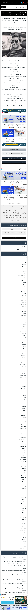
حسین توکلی (23, 368)
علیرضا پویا (24, 526)
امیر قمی (24, 309)
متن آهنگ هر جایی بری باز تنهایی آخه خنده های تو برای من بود (15, 218)
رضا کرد (24, 404)
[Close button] (27, 605)
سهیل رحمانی (23, 437)
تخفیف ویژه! (7, 602)
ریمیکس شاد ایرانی (21, 249)
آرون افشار (24, 266)
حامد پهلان (24, 357)
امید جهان (24, 297)
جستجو (3, 7)
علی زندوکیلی (23, 497)
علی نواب (24, 519)
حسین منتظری (23, 377)
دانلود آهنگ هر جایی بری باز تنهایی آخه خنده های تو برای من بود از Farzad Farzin (14, 212)
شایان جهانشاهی (22, 459)
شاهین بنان (23, 457)
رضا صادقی (24, 402)
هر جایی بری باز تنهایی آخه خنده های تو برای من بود (14, 220)
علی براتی (24, 479)
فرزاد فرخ (24, 537)
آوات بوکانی (23, 271)
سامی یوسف (23, 426)
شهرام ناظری (23, 468)
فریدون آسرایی (23, 548)
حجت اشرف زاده (23, 364)
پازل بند (24, 346)
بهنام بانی (24, 342)
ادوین (25, 286)
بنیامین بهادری (23, 340)
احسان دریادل (23, 278)
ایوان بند (24, 324)
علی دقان (24, 490)
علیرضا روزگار (23, 528)
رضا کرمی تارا (23, 406)
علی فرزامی (24, 506)
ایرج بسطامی (23, 320)
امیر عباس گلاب (23, 304)
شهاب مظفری (23, 466)
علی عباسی (24, 501)
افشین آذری (23, 291)
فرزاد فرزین (6, 215)
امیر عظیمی (23, 306)
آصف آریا (24, 269)
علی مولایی (24, 515)
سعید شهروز (23, 433)
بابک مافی (24, 335)
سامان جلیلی (23, 424)
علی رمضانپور (23, 495)
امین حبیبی (23, 315)
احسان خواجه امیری (22, 275)
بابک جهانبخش (23, 331)
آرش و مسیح (23, 260)
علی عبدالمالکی (23, 504)
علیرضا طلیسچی (23, 530)
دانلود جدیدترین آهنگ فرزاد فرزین (17, 215)
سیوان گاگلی (23, 453)
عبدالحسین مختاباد (22, 473)
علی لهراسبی (23, 510)
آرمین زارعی (24, 264)
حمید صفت (23, 379)
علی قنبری (24, 508)
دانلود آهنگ (19, 203)
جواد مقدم (24, 351)
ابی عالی (24, 273)
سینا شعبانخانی (23, 450)
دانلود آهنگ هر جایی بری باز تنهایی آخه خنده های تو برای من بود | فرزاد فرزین (13, 13)
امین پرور (24, 313)
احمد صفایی (23, 284)
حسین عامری (23, 371)
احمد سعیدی (23, 280)
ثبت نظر (14, 238)
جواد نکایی (24, 353)
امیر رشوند (24, 302)
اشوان (25, 289)
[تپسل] (0, 605)
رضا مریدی (24, 408)
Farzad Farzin (18, 206)
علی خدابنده (23, 486)
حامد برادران (23, 355)
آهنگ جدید (5, 2)
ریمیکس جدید (14, 2)
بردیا (25, 337)
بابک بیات (24, 328)
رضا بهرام (24, 397)
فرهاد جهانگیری (23, 543)
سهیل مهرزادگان (22, 439)
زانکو (25, 419)
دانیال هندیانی (23, 388)
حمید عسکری (23, 384)
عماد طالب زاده (23, 535)
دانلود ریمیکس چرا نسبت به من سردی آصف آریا (15, 563)
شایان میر (24, 464)
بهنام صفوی (23, 344)
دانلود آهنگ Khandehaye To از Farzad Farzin (14, 208)
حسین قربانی (23, 373)
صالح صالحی (23, 470)
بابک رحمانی (23, 333)
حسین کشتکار (23, 375)
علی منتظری (23, 512)
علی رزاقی (24, 492)
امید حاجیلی (23, 300)
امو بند (25, 293)
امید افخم (24, 295)
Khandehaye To (11, 206)
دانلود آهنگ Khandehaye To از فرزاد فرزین (14, 210)
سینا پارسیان (23, 444)
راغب (25, 393)
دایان (25, 391)
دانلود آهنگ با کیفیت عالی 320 (13, 158)
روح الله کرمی (23, 415)
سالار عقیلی (23, 422)
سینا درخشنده (23, 446)
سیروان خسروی (23, 441)
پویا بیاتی (24, 348)
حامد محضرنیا (23, 362)
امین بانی (24, 311)
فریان (25, 546)
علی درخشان (23, 488)
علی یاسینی (23, 521)
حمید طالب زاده (23, 382)
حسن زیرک (24, 366)
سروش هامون (23, 428)
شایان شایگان (23, 461)
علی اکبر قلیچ (23, 477)
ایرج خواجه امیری (22, 322)
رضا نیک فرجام (23, 410)
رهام (25, 413)
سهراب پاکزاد (23, 435)
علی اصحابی (23, 475)
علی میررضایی (23, 517)
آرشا (25, 262)
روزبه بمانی (24, 417)
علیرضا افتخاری (23, 524)
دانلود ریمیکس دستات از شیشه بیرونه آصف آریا (14, 561)
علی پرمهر (24, 484)
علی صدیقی (23, 499)
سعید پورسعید (23, 430)
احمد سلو (24, 282)
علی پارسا (24, 481)
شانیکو (24, 455)
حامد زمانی (24, 360)
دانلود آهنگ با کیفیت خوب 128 (13, 162)
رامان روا (24, 395)
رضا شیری (24, 399)
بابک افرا (24, 326)
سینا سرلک (24, 448)
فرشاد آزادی (24, 541)
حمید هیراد (24, 386)
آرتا (25, 258)
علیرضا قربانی (23, 532)
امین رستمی (23, 317)
